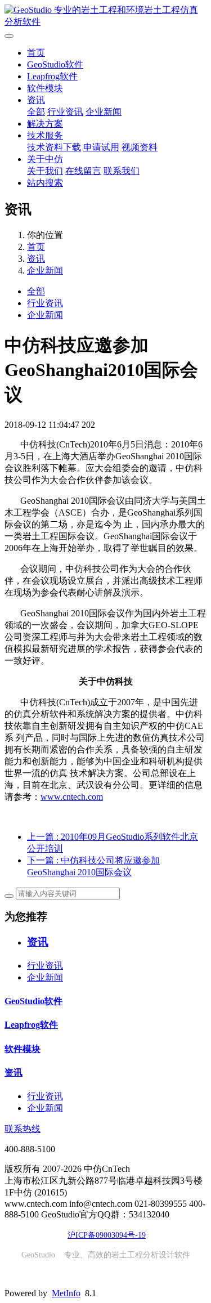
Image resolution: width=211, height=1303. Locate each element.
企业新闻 (104, 112)
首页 (36, 52)
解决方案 (45, 123)
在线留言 (83, 171)
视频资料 (140, 147)
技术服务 (45, 135)
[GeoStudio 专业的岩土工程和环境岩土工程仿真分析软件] (105, 16)
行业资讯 (65, 112)
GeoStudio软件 (55, 64)
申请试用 (101, 147)
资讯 (36, 100)
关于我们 (45, 171)
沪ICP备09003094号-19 (107, 1235)
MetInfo (66, 1293)
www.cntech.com (72, 796)
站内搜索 (45, 182)
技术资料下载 (54, 147)
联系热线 (23, 1129)
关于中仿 (45, 159)
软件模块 (45, 88)
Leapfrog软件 (52, 76)
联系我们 (122, 171)
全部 (36, 112)
